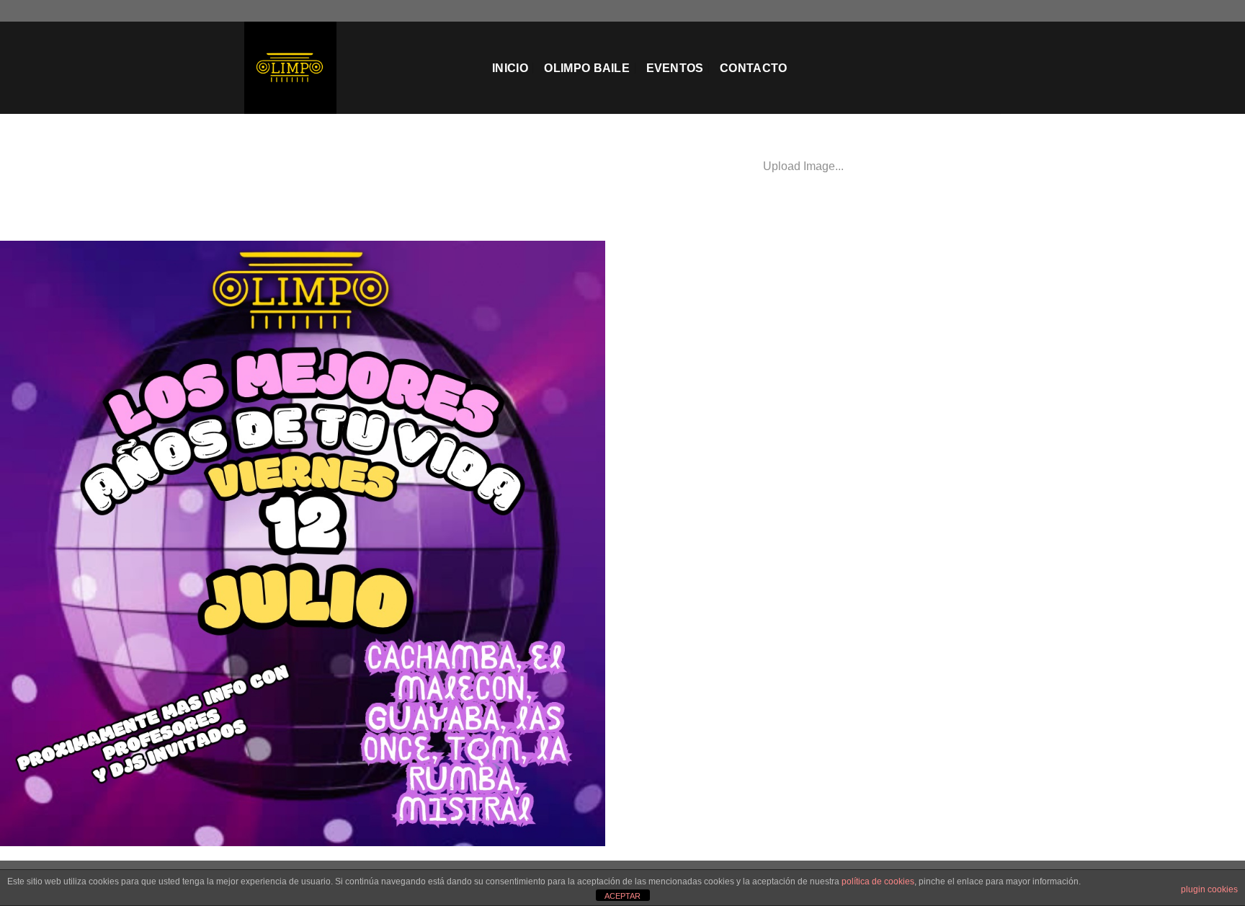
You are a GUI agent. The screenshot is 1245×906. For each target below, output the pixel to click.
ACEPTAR (622, 896)
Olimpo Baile (587, 68)
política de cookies (878, 881)
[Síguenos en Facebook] (938, 11)
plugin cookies (1209, 889)
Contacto (753, 68)
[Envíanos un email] (980, 11)
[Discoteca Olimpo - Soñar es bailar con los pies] (357, 68)
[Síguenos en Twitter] (966, 11)
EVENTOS (675, 68)
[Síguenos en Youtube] (993, 11)
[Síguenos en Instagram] (952, 11)
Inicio (510, 68)
